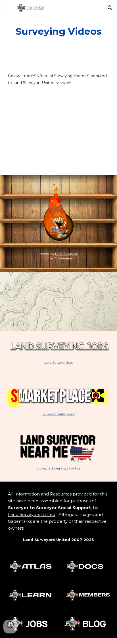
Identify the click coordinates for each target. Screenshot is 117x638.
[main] (58, 31)
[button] (7, 8)
